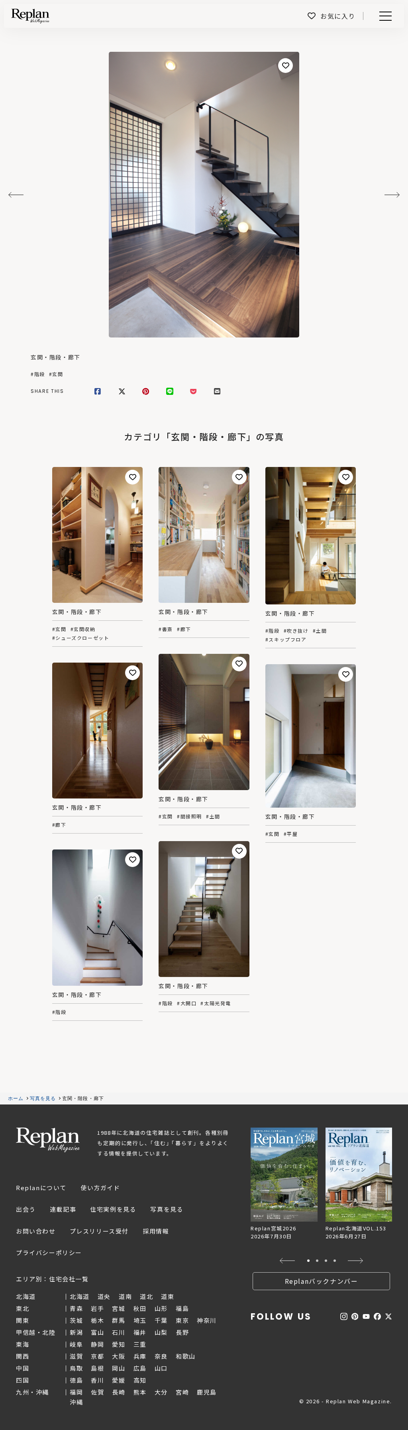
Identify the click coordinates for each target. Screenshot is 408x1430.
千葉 (161, 1320)
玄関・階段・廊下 (55, 357)
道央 (104, 1296)
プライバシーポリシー (49, 1252)
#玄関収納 (83, 629)
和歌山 (186, 1356)
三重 (140, 1344)
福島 (182, 1308)
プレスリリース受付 (99, 1231)
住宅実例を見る (113, 1209)
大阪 (118, 1356)
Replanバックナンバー (321, 1281)
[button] (287, 1260)
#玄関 (56, 374)
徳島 (76, 1380)
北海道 (80, 1296)
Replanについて (41, 1187)
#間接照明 (189, 816)
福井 (140, 1332)
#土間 (320, 630)
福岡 (76, 1392)
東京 (182, 1320)
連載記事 (63, 1209)
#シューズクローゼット (81, 638)
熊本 (140, 1392)
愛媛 (118, 1380)
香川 (97, 1380)
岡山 (118, 1368)
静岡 (97, 1344)
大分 (161, 1392)
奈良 (161, 1356)
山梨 (161, 1332)
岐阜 (76, 1344)
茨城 (76, 1320)
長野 (182, 1332)
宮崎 (182, 1392)
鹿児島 (207, 1392)
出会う (26, 1209)
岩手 (97, 1308)
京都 (97, 1356)
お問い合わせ (36, 1231)
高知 (140, 1380)
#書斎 (166, 629)
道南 (125, 1296)
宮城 (118, 1308)
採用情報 (156, 1231)
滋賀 (76, 1356)
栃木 (97, 1320)
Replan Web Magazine (48, 1140)
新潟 (76, 1332)
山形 (161, 1308)
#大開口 (186, 1003)
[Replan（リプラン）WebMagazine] (30, 16)
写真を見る (43, 1098)
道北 (146, 1296)
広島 (140, 1368)
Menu (389, 16)
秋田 (140, 1308)
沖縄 (76, 1402)
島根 (97, 1368)
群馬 (118, 1320)
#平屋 (291, 834)
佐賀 (97, 1392)
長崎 (118, 1392)
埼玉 (140, 1320)
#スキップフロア (286, 639)
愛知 (118, 1344)
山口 (161, 1368)
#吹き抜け (296, 630)
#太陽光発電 (215, 1003)
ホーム (16, 1098)
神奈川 (207, 1320)
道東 (167, 1296)
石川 (118, 1332)
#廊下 (184, 629)
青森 (76, 1308)
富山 (97, 1332)
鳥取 (76, 1368)
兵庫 (140, 1356)
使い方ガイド (100, 1187)
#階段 (38, 374)
